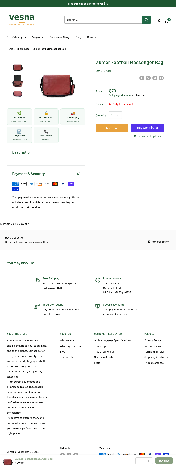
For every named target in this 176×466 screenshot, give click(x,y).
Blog (62, 351)
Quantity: (101, 115)
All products (23, 48)
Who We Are (67, 340)
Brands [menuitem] (91, 37)
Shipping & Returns (106, 357)
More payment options (147, 136)
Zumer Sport (103, 70)
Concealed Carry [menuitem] (60, 37)
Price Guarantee (154, 362)
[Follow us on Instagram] (69, 455)
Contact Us (66, 357)
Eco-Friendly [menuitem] (15, 37)
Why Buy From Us (70, 346)
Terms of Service (154, 351)
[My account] (159, 21)
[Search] (146, 20)
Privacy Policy (152, 340)
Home (10, 48)
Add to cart (112, 128)
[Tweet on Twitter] (154, 78)
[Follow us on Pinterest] (75, 455)
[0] (166, 21)
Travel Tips (100, 346)
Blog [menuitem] (78, 37)
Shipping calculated (120, 95)
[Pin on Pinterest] (148, 78)
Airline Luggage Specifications (112, 340)
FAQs (97, 362)
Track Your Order (104, 351)
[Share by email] (161, 78)
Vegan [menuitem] (36, 37)
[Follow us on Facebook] (62, 455)
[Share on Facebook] (141, 78)
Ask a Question (160, 241)
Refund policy (152, 346)
